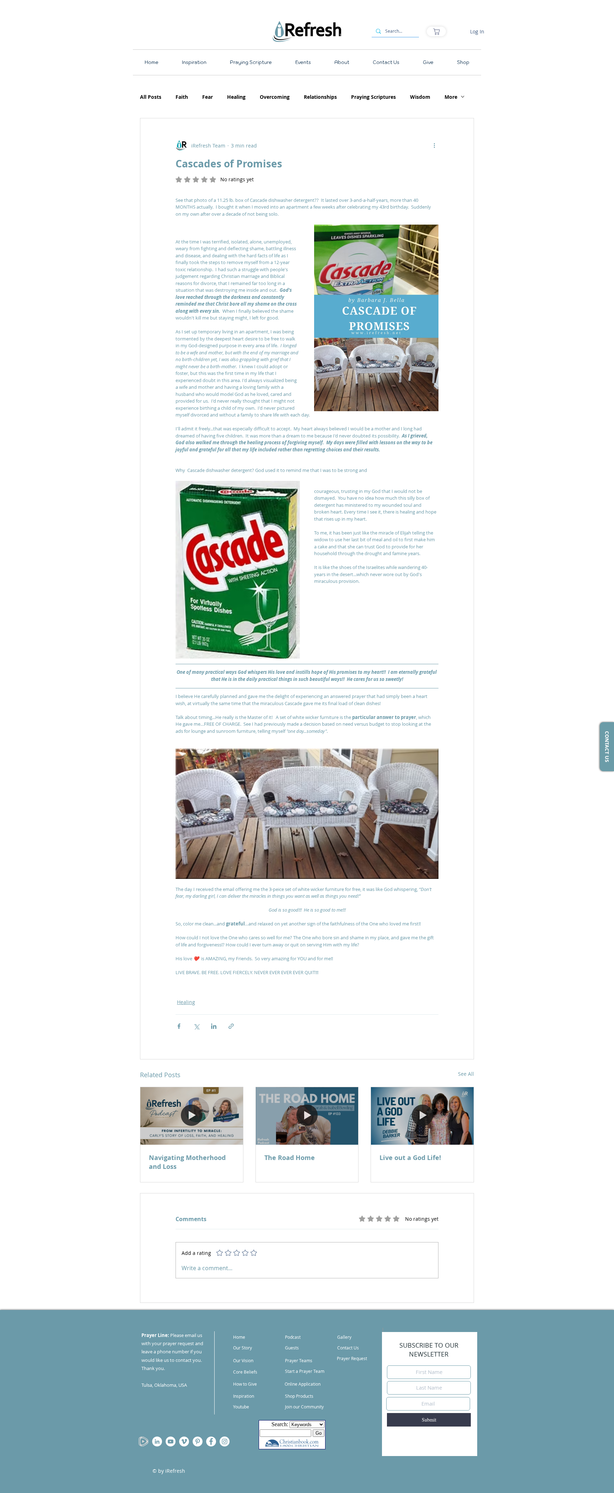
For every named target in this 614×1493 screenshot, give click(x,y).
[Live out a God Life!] (422, 1116)
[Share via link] (231, 1026)
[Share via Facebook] (179, 1026)
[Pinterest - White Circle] (198, 1441)
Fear (207, 97)
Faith (182, 97)
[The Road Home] (307, 1116)
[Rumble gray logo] (144, 1441)
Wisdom (420, 97)
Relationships (320, 97)
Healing (236, 97)
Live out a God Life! (410, 1157)
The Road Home (289, 1157)
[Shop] (436, 31)
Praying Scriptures (373, 97)
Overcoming (275, 97)
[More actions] (434, 145)
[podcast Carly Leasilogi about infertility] (191, 1116)
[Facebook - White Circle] (211, 1441)
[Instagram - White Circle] (225, 1441)
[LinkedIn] (157, 1441)
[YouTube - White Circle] (171, 1441)
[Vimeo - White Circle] (184, 1441)
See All (466, 1073)
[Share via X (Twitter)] (196, 1026)
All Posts (150, 97)
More (451, 97)
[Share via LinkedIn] (213, 1026)
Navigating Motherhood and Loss (187, 1162)
